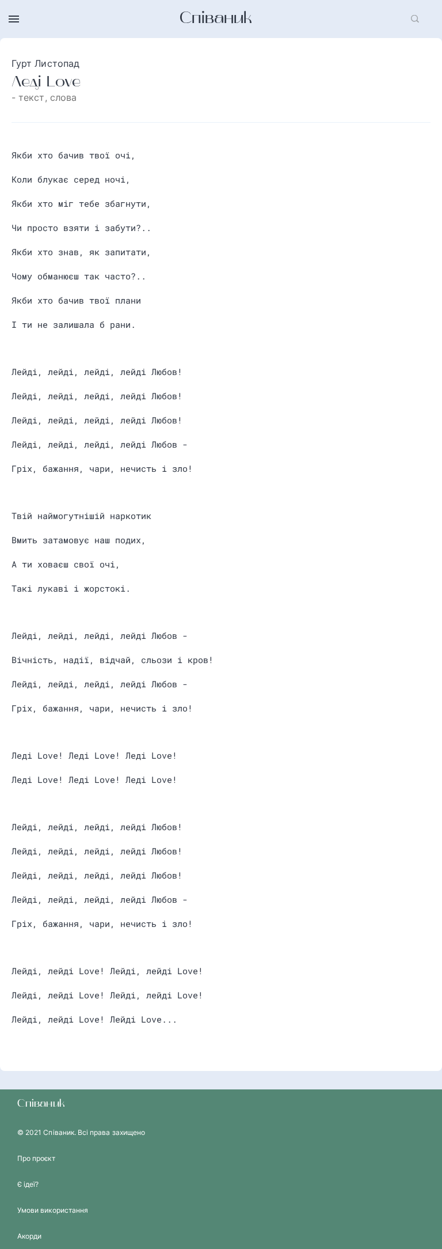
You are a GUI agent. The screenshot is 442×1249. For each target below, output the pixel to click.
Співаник (216, 19)
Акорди (29, 1236)
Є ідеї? (28, 1184)
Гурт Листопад (45, 63)
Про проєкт (36, 1158)
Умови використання (52, 1210)
